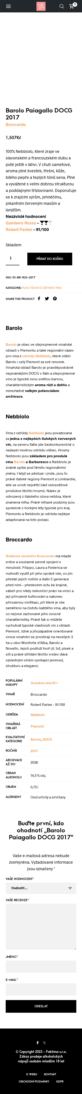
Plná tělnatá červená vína (42, 287)
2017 (34, 751)
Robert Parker (19, 229)
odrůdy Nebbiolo (36, 356)
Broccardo (16, 124)
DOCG (47, 739)
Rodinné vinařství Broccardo (30, 556)
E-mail (12, 980)
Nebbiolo (36, 433)
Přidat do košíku (49, 259)
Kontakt (50, 1074)
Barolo (11, 344)
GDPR (60, 1081)
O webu (31, 1074)
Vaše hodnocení (20, 879)
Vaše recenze (17, 900)
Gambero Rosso (21, 222)
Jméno (12, 957)
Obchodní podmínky (34, 1081)
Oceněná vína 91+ (44, 683)
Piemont (37, 726)
